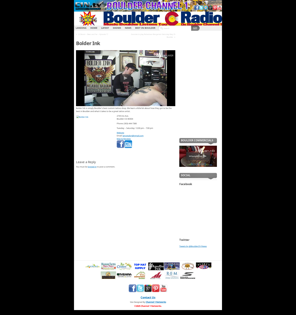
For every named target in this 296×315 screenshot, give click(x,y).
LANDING (81, 27)
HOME (93, 27)
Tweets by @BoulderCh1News (193, 246)
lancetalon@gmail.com (133, 135)
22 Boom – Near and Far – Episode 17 (93, 34)
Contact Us (148, 297)
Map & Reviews (124, 138)
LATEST (105, 27)
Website (120, 132)
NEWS (128, 27)
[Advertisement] (198, 86)
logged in (92, 166)
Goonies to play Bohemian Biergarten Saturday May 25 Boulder (153, 35)
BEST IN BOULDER (145, 27)
